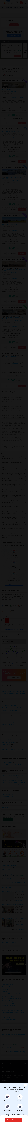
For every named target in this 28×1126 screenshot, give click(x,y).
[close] (25, 1085)
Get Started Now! (12, 1120)
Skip (14, 1123)
